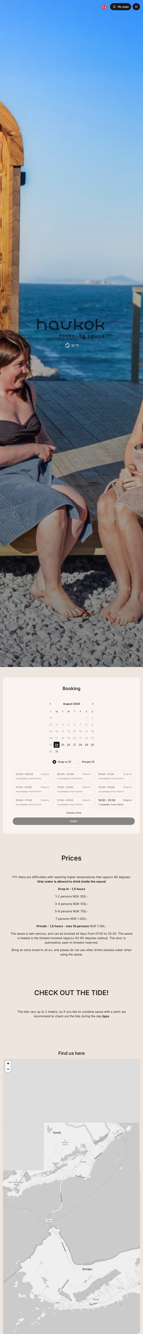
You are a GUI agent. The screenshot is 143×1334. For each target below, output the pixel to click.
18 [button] (62, 738)
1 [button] (86, 717)
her (104, 1016)
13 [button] (74, 731)
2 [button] (92, 717)
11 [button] (62, 731)
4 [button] (62, 724)
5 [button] (68, 724)
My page (123, 6)
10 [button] (56, 731)
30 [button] (92, 744)
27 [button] (74, 744)
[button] (8, 1063)
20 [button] (74, 738)
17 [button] (56, 738)
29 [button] (86, 744)
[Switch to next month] (92, 703)
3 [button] (57, 724)
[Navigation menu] (136, 6)
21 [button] (80, 738)
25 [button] (62, 744)
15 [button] (86, 731)
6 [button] (74, 724)
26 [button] (68, 744)
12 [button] (68, 731)
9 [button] (92, 724)
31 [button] (56, 751)
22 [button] (86, 738)
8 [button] (86, 724)
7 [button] (80, 724)
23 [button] (92, 738)
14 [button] (80, 731)
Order (73, 821)
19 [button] (68, 738)
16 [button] (92, 731)
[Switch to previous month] (50, 703)
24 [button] (56, 744)
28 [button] (80, 744)
